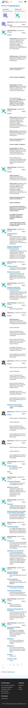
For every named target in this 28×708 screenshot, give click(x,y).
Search (11, 1)
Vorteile (9, 34)
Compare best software (6, 687)
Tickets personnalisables (14, 590)
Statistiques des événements (15, 550)
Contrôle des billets (12, 526)
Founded (9, 654)
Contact (20, 689)
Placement (10, 504)
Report (23, 24)
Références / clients (12, 487)
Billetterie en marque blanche (15, 586)
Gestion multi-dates (12, 579)
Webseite (9, 25)
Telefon (9, 603)
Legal (20, 687)
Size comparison (5, 693)
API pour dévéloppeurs (13, 481)
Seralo (11, 22)
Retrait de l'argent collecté (14, 404)
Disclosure (21, 685)
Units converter (4, 691)
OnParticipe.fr (14, 5)
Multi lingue (10, 638)
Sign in (21, 1)
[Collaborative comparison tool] (5, 2)
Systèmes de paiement (13, 272)
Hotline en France (12, 266)
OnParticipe (13, 30)
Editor (9, 471)
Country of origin (12, 658)
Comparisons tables (6, 689)
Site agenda (10, 540)
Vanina (12, 312)
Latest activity (4, 698)
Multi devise (10, 645)
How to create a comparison (7, 685)
